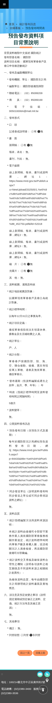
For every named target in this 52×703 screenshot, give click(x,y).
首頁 (11, 24)
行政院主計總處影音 (40, 674)
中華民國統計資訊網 (30, 4)
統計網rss (47, 674)
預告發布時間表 (35, 28)
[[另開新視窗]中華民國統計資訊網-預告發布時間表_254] (47, 682)
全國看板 (15, 28)
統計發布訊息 (27, 24)
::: (2, 21)
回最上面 (40, 653)
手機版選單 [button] (4, 4)
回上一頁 (25, 653)
